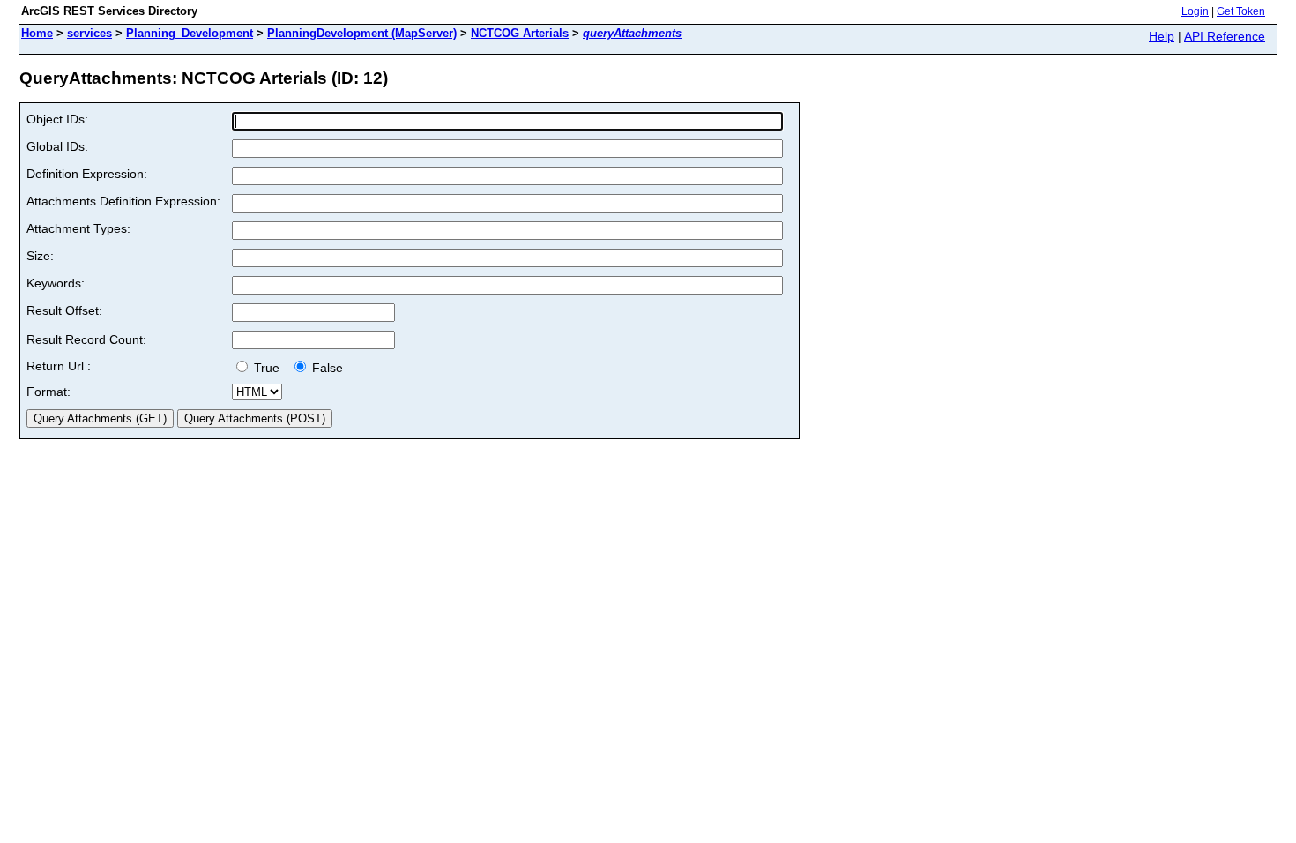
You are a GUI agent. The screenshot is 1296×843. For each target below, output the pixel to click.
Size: (40, 256)
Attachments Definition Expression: (123, 201)
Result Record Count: (86, 339)
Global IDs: (57, 146)
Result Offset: (64, 310)
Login (1195, 11)
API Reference (1224, 36)
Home (37, 33)
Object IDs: (57, 119)
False (326, 368)
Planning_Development (189, 33)
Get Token (1241, 11)
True (268, 368)
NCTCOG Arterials (520, 33)
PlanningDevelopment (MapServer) (362, 33)
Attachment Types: (78, 228)
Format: (48, 391)
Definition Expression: (86, 174)
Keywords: (55, 283)
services (89, 33)
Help (1161, 36)
